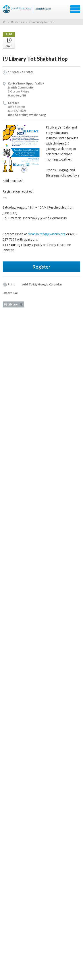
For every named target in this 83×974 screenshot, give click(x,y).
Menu (75, 9)
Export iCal (10, 293)
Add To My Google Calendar (42, 284)
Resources (17, 22)
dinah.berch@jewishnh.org (27, 115)
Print (11, 284)
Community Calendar (41, 22)
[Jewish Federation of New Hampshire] (27, 10)
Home (4, 21)
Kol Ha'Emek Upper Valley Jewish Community (26, 85)
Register (41, 266)
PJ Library (13, 304)
